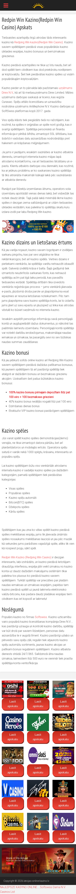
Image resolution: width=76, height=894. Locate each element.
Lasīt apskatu (12, 704)
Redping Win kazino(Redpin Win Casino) (38, 42)
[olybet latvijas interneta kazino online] (38, 860)
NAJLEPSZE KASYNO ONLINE (18, 887)
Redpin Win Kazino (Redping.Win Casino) (26, 557)
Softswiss (41, 617)
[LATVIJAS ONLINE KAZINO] (38, 4)
